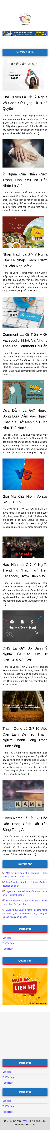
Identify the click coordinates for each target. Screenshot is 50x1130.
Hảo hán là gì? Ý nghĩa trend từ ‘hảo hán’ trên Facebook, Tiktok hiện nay (25, 570)
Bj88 (17, 1128)
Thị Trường (8, 943)
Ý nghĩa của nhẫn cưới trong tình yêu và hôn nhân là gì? (25, 180)
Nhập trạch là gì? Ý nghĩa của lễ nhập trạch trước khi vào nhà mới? (25, 260)
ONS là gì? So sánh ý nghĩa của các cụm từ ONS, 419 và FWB (25, 654)
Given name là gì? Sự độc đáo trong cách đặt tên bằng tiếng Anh (25, 824)
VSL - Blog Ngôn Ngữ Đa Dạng (25, 19)
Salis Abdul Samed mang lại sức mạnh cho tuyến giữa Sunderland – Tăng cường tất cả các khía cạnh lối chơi (25, 913)
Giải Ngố (6, 938)
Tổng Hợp (7, 949)
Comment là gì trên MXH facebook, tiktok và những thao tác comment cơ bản (25, 340)
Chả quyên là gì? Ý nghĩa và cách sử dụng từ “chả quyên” (25, 103)
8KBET (23, 1128)
